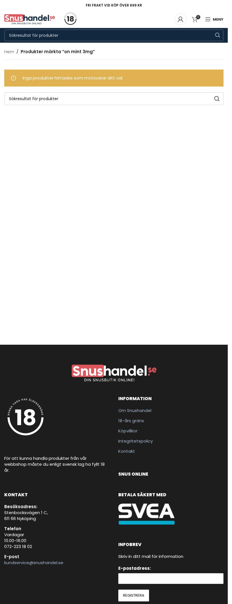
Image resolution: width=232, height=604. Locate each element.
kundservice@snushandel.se (33, 563)
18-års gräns (131, 421)
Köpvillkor (128, 431)
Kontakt (126, 451)
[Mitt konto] (180, 19)
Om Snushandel (134, 410)
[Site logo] (29, 19)
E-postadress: (134, 568)
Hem (9, 52)
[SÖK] (218, 35)
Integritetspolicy (135, 441)
